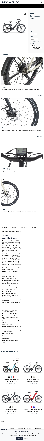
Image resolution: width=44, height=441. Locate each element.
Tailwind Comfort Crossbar (11, 409)
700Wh (15, 383)
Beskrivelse (4, 227)
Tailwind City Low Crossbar (33, 379)
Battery (32, 36)
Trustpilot (3, 421)
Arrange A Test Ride (24, 228)
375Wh (7, 383)
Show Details (26, 438)
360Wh (31, 383)
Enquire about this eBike (36, 228)
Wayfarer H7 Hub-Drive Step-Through (33, 409)
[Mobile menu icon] (41, 2)
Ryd (30, 49)
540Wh (35, 383)
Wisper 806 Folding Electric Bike (11, 379)
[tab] (4, 228)
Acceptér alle (19, 438)
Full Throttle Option (13, 228)
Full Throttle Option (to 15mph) (35, 42)
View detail (39, 95)
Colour (31, 31)
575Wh (11, 383)
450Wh (31, 413)
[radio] (31, 34)
